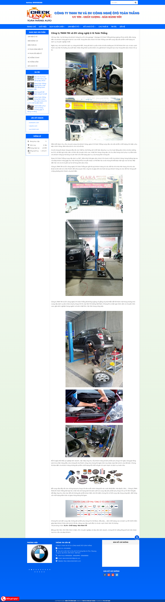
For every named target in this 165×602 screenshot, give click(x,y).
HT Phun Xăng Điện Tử (35, 49)
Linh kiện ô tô (32, 36)
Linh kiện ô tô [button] (73, 26)
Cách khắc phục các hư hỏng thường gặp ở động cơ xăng (36, 108)
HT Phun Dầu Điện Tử (35, 53)
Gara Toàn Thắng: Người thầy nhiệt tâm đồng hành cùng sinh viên (36, 86)
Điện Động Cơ (33, 41)
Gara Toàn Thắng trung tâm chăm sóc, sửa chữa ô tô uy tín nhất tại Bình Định (37, 100)
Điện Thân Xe (32, 45)
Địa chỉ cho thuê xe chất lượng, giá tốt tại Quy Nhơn (40, 78)
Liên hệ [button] (122, 26)
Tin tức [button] (114, 26)
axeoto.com (33, 126)
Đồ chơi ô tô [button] (89, 26)
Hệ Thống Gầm (33, 62)
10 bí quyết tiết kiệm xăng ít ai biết (40, 93)
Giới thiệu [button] (43, 26)
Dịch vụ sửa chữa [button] (56, 26)
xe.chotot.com (34, 129)
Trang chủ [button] (31, 26)
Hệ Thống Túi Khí (33, 57)
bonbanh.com (34, 122)
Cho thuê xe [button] (103, 26)
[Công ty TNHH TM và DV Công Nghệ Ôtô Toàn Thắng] (39, 14)
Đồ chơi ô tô (32, 66)
